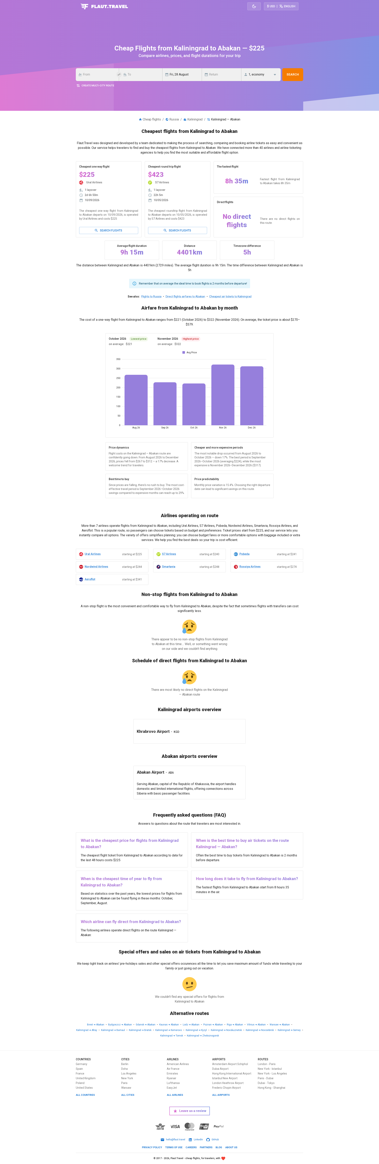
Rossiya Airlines (250, 566)
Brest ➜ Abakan (95, 1024)
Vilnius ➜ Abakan (256, 1024)
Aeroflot (90, 579)
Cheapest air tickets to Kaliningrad (230, 296)
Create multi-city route (98, 85)
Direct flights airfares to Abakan (185, 296)
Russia (174, 119)
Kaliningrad (195, 119)
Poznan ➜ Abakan (213, 1024)
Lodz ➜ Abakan (191, 1024)
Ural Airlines (93, 554)
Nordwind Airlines (96, 566)
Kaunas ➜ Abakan (169, 1024)
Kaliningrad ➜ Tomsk (171, 1035)
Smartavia (168, 566)
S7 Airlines (169, 554)
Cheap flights (152, 119)
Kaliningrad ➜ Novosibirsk (260, 1030)
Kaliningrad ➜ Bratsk (140, 1030)
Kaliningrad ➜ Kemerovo (168, 1030)
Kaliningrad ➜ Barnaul (113, 1030)
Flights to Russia (151, 296)
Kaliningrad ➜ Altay (86, 1030)
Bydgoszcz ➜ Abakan (120, 1024)
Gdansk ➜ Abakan (145, 1024)
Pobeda (244, 554)
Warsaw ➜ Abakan (280, 1024)
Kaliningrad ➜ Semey (289, 1030)
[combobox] (98, 74)
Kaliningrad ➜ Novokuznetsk (226, 1030)
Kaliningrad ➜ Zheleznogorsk (203, 1035)
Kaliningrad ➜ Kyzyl (196, 1030)
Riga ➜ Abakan (235, 1024)
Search (293, 74)
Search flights (111, 230)
